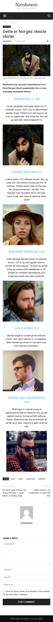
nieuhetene (7, 41)
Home (5, 22)
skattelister (42, 479)
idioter (13, 479)
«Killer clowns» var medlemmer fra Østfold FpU (39, 493)
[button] (4, 16)
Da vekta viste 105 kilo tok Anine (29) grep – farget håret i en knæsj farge (14, 493)
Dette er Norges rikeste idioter (24, 34)
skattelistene (30, 479)
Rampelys (13, 22)
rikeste (20, 479)
